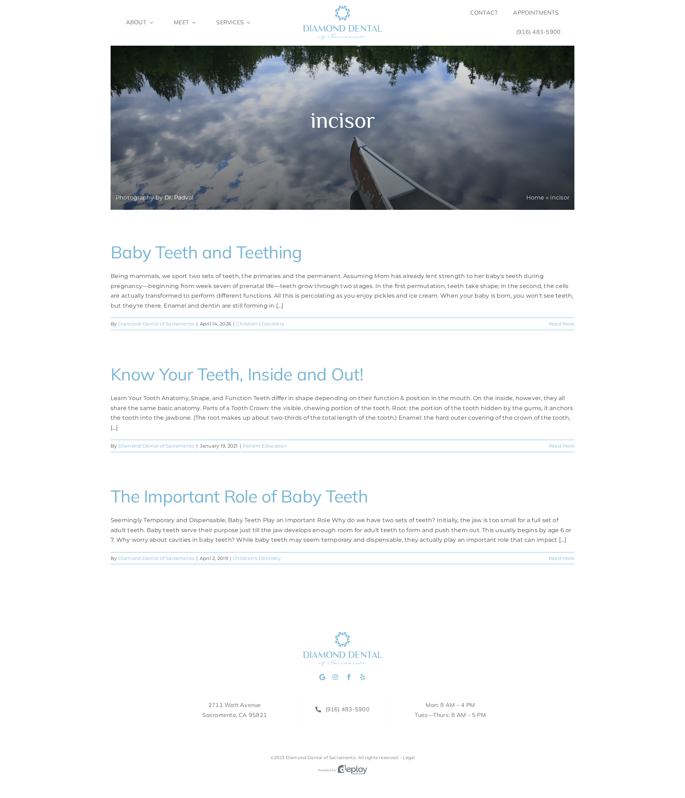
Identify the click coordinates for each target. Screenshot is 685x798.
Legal (409, 757)
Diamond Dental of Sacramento (156, 324)
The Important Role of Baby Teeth (239, 496)
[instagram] (335, 677)
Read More (561, 324)
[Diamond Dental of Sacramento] (342, 8)
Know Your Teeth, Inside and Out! (237, 374)
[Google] (322, 677)
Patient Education (265, 446)
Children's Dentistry (260, 324)
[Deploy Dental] (352, 770)
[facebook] (349, 677)
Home (535, 197)
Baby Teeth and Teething (206, 252)
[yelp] (362, 677)
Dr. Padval (178, 197)
